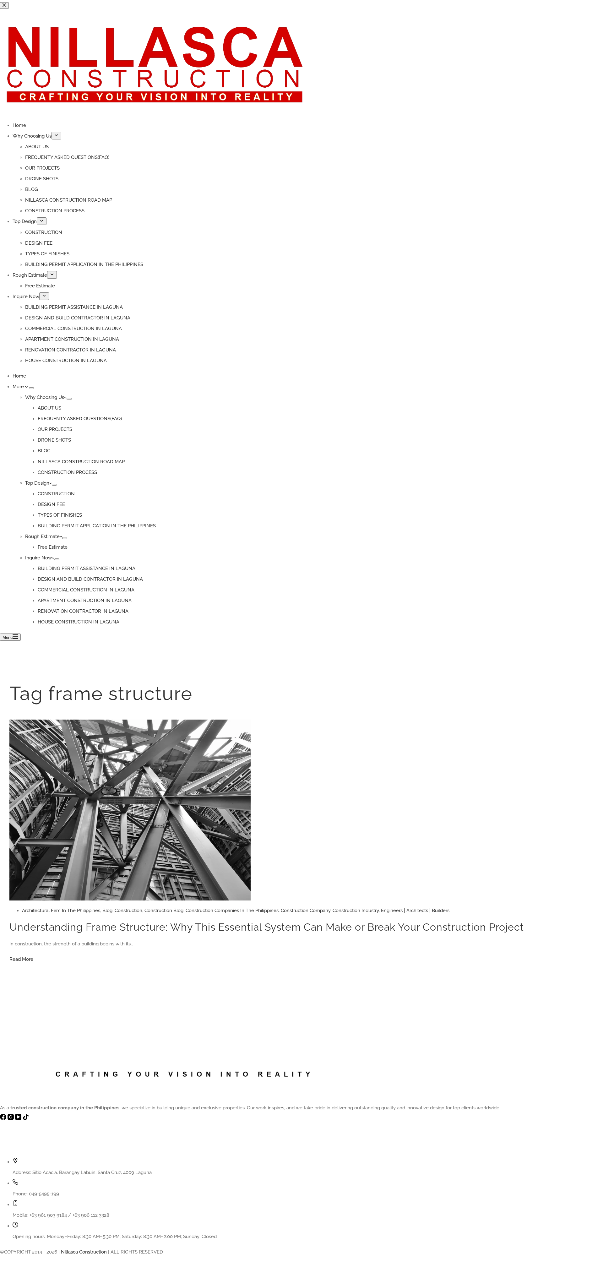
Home (19, 376)
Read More (21, 959)
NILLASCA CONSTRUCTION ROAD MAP (81, 462)
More (19, 386)
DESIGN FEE (51, 504)
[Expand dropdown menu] (31, 388)
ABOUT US (49, 408)
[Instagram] (11, 1118)
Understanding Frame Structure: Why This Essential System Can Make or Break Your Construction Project (266, 927)
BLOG (44, 451)
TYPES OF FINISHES (60, 515)
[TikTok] (26, 1118)
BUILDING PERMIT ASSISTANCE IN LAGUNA (86, 568)
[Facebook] (4, 1118)
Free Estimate (53, 547)
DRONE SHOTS (54, 440)
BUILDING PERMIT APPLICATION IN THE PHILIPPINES (97, 526)
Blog (107, 910)
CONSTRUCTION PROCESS (67, 472)
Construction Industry (356, 910)
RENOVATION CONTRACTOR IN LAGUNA (83, 611)
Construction (128, 910)
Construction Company (305, 910)
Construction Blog (163, 910)
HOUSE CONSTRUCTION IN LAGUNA (78, 622)
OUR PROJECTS (55, 429)
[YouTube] (19, 1118)
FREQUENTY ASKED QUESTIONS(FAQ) (80, 419)
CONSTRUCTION (56, 494)
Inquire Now (38, 558)
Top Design (37, 483)
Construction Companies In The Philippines (232, 910)
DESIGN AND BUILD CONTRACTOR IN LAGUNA (90, 579)
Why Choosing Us (44, 397)
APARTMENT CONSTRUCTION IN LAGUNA (85, 600)
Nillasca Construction (84, 1252)
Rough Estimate (42, 536)
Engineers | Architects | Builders (415, 910)
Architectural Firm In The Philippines (61, 910)
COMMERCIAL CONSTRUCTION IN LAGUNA (86, 590)
